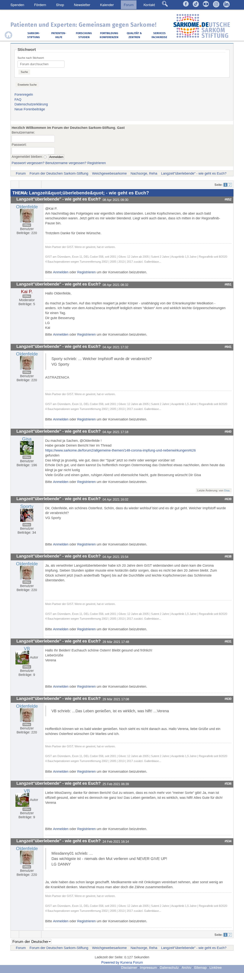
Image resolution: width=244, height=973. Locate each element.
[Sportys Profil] (27, 515)
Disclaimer (129, 967)
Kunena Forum (131, 962)
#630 (228, 698)
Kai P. (27, 291)
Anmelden (60, 272)
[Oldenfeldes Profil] (27, 215)
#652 (228, 199)
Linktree (215, 967)
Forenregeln (23, 94)
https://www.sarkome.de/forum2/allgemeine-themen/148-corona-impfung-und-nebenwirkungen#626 (120, 450)
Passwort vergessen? (28, 163)
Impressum (148, 967)
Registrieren (96, 163)
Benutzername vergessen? (65, 163)
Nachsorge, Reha (144, 173)
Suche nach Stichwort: (31, 57)
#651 (228, 284)
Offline (26, 225)
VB (27, 648)
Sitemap (200, 967)
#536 (228, 783)
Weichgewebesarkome (109, 173)
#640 (228, 431)
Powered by (110, 962)
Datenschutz (170, 967)
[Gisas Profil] (27, 448)
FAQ (17, 99)
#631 (228, 641)
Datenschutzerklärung (31, 104)
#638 (228, 556)
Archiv (186, 967)
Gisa (26, 438)
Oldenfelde (27, 206)
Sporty (26, 506)
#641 (228, 346)
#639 (228, 499)
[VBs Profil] (22, 657)
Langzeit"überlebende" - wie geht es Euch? (193, 173)
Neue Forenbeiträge (29, 109)
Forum (21, 173)
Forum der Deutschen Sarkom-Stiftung (59, 173)
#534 (228, 841)
